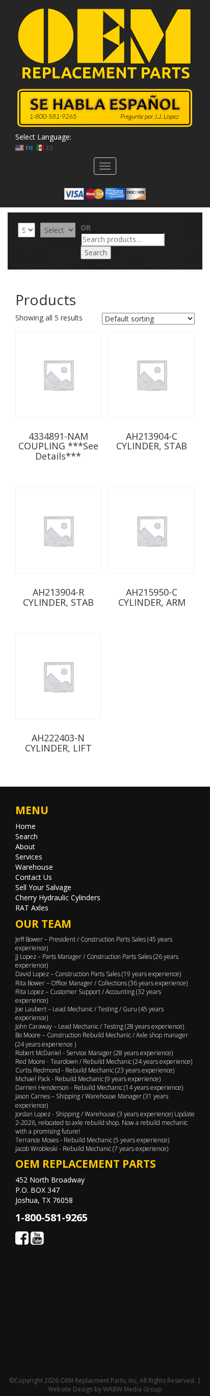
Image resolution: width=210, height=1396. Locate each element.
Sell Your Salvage (43, 887)
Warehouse (34, 867)
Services (28, 857)
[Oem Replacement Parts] (105, 43)
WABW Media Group (132, 1389)
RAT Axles (31, 907)
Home (25, 826)
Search (96, 252)
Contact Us (33, 877)
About (25, 846)
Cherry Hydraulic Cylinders (57, 897)
